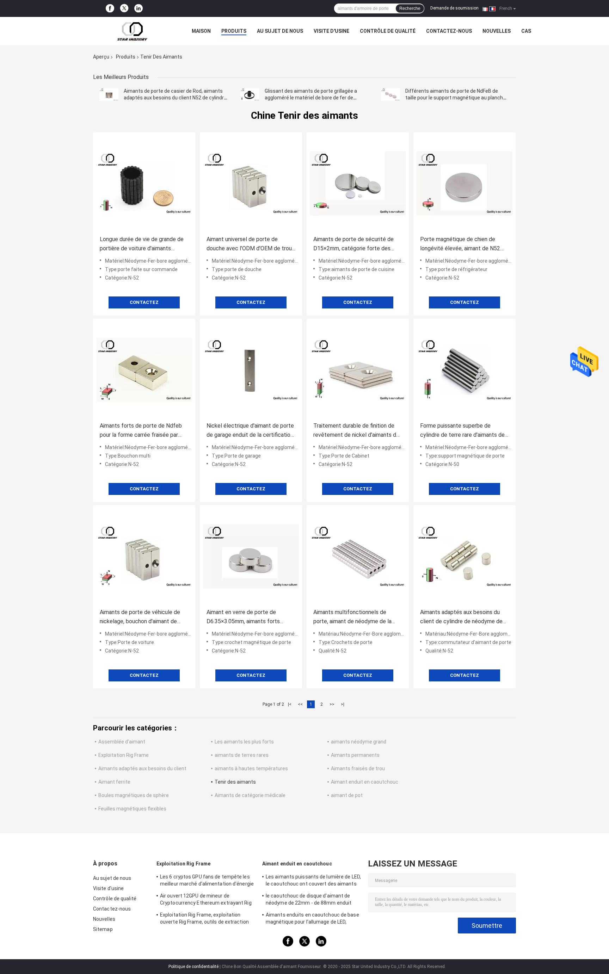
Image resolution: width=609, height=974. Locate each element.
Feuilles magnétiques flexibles (132, 808)
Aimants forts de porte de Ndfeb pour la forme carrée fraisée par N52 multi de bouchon (141, 431)
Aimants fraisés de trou (358, 768)
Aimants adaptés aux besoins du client (142, 768)
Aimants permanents (355, 755)
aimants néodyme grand (358, 742)
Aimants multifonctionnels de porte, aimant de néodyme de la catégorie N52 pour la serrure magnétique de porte (352, 617)
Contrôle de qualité (388, 31)
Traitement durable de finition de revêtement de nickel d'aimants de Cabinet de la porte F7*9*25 (356, 431)
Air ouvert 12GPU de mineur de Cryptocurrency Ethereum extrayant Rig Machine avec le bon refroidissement (206, 900)
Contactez (144, 302)
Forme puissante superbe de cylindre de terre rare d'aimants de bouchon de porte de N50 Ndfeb (462, 431)
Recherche (409, 8)
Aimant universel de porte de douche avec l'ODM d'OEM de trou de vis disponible (249, 244)
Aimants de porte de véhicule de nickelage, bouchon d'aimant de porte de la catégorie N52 (140, 617)
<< (300, 704)
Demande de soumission (454, 8)
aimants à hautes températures (251, 768)
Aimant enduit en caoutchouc (364, 782)
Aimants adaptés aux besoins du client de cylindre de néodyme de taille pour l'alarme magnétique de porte (462, 617)
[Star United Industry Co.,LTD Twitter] (124, 9)
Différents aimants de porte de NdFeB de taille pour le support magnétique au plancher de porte (456, 97)
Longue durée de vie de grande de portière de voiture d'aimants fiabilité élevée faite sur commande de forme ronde (143, 244)
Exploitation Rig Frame (123, 755)
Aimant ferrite (114, 782)
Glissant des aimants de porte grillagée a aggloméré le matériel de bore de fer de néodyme (311, 97)
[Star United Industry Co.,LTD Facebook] (110, 8)
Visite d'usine (331, 31)
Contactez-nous (449, 31)
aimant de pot (347, 795)
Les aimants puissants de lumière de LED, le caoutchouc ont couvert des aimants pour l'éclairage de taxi (313, 881)
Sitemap (103, 929)
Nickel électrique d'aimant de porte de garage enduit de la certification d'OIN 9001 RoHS (250, 431)
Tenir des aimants (235, 782)
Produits (233, 31)
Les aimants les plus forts (244, 742)
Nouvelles (496, 31)
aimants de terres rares (242, 755)
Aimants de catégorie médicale (250, 795)
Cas (526, 31)
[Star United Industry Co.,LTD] (132, 31)
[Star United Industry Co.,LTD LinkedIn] (138, 8)
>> (332, 704)
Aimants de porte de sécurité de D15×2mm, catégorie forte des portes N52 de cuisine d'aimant (353, 244)
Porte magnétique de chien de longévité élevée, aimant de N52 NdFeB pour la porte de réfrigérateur (460, 244)
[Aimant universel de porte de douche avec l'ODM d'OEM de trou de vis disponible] (251, 183)
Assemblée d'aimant (121, 742)
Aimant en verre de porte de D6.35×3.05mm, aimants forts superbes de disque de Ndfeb (243, 617)
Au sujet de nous (280, 31)
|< (289, 704)
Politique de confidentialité (193, 966)
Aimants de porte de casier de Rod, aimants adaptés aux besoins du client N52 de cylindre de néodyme (175, 97)
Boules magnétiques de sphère (133, 795)
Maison (201, 31)
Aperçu (101, 57)
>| (342, 704)
